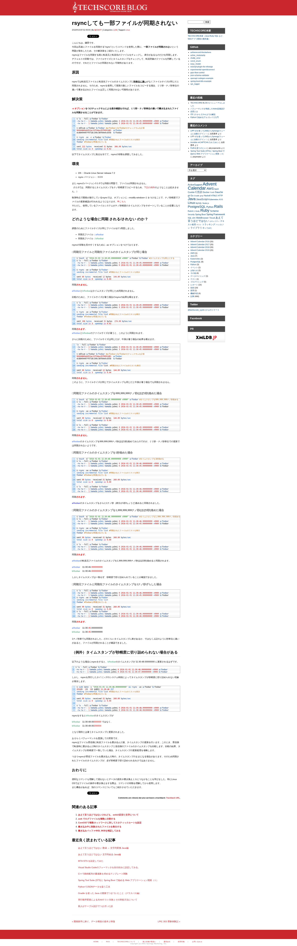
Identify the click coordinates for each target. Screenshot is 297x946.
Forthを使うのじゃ (198, 148)
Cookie (191, 192)
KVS (221, 199)
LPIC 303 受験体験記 (169, 921)
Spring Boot (200, 214)
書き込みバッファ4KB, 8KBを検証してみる (99, 830)
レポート (194, 285)
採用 (192, 290)
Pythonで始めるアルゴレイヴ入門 (204, 117)
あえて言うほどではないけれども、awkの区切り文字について (108, 814)
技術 (192, 288)
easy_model (195, 64)
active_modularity (197, 55)
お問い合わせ (197, 941)
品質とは (194, 111)
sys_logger (195, 84)
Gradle (196, 196)
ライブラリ (196, 227)
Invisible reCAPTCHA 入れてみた (204, 142)
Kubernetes (213, 199)
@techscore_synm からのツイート (203, 310)
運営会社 (167, 941)
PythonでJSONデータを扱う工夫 (94, 886)
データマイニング (197, 276)
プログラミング (196, 282)
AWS (210, 188)
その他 (193, 273)
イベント (194, 267)
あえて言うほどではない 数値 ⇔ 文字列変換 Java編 (103, 848)
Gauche (219, 192)
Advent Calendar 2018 (199, 247)
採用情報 (181, 941)
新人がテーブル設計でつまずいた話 (95, 906)
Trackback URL (173, 798)
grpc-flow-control (197, 73)
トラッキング (208, 224)
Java (192, 199)
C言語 (198, 192)
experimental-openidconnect (202, 70)
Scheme (214, 211)
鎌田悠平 (98, 30)
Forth (212, 192)
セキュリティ (214, 221)
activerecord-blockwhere (200, 52)
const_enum (195, 61)
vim (194, 218)
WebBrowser (202, 218)
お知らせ (194, 270)
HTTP (220, 196)
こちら (122, 201)
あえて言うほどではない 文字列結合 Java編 (99, 854)
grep (201, 196)
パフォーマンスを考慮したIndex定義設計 (207, 109)
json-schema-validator (199, 75)
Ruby (204, 210)
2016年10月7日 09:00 (81, 30)
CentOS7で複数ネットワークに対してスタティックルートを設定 (110, 822)
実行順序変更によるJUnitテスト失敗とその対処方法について (107, 899)
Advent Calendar (202, 186)
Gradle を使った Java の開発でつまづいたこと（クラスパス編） (109, 893)
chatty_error (195, 58)
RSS (108, 941)
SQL (190, 218)
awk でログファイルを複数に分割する (96, 818)
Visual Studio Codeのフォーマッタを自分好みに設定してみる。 (109, 867)
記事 (115, 30)
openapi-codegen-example (201, 78)
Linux (127, 30)
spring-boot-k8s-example (200, 81)
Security (191, 214)
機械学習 (194, 293)
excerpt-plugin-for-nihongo (201, 67)
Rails (218, 206)
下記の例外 (149, 187)
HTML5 (214, 196)
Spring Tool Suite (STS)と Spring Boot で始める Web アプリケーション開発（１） (118, 880)
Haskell (207, 195)
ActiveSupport (195, 184)
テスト (199, 224)
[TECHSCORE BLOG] (110, 10)
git (189, 196)
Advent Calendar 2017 (199, 244)
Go (192, 195)
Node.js (205, 203)
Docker (206, 192)
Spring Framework (215, 214)
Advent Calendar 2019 (199, 250)
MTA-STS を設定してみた (90, 861)
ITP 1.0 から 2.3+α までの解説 (202, 114)
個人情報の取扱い (149, 941)
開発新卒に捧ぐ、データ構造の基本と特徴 (93, 921)
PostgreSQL (197, 206)
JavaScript (202, 199)
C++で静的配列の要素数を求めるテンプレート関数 (103, 873)
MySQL (199, 203)
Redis (197, 211)
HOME (96, 941)
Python (209, 207)
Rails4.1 (191, 211)
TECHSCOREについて (126, 941)
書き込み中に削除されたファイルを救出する (99, 826)
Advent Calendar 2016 (199, 241)
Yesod (212, 218)
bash (216, 189)
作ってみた (207, 228)
